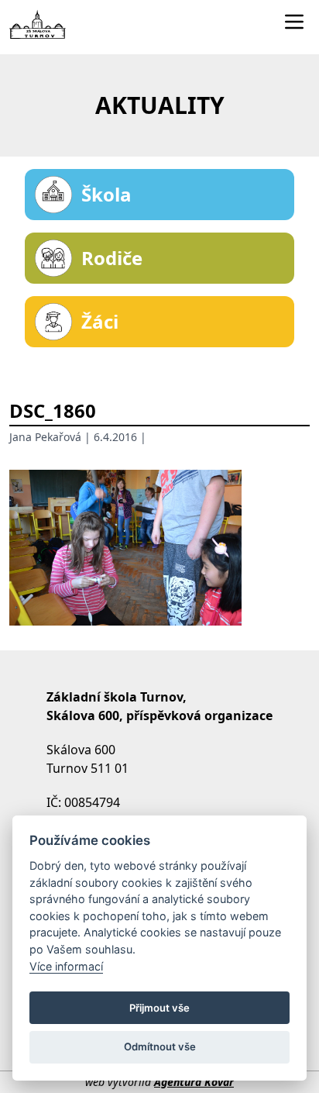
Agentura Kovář (194, 1081)
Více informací (66, 966)
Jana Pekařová (45, 436)
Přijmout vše (159, 1008)
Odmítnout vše (160, 1046)
